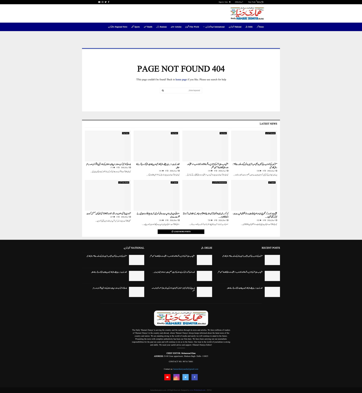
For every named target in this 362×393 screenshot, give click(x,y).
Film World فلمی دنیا (192, 26)
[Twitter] (185, 377)
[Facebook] (194, 377)
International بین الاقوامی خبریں (215, 26)
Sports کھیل (135, 26)
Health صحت (148, 26)
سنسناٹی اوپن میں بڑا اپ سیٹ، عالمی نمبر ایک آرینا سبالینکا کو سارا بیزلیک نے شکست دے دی (158, 215)
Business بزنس (162, 26)
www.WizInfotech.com (197, 390)
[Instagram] (176, 377)
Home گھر (260, 26)
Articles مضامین (176, 26)
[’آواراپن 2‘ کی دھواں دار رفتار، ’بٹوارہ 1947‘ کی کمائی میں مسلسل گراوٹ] (108, 195)
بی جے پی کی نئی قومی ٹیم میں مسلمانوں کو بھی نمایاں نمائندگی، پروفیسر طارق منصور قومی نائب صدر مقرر (173, 289)
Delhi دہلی (249, 26)
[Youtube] (167, 377)
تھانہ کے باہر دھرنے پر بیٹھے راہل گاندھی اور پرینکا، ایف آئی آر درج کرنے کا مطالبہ (158, 166)
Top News (223, 133)
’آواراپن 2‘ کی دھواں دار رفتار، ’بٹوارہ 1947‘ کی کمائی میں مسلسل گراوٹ (109, 213)
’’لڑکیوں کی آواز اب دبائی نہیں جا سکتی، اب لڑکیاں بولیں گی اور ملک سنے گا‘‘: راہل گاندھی (255, 166)
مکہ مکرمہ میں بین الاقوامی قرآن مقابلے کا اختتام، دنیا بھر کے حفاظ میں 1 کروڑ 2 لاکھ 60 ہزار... (205, 215)
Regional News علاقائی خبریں (117, 26)
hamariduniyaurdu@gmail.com (185, 369)
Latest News (268, 124)
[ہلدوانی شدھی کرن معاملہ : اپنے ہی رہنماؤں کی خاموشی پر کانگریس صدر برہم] (108, 146)
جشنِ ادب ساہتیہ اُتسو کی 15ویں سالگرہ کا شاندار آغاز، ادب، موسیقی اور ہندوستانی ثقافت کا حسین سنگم (207, 166)
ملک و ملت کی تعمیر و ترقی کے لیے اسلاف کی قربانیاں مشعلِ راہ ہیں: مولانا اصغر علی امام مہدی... (174, 272)
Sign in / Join (223, 2)
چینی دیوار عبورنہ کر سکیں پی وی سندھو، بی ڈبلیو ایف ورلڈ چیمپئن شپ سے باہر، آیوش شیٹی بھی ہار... (255, 215)
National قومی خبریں (235, 26)
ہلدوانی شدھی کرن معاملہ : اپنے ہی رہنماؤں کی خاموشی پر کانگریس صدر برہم (108, 164)
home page (181, 79)
